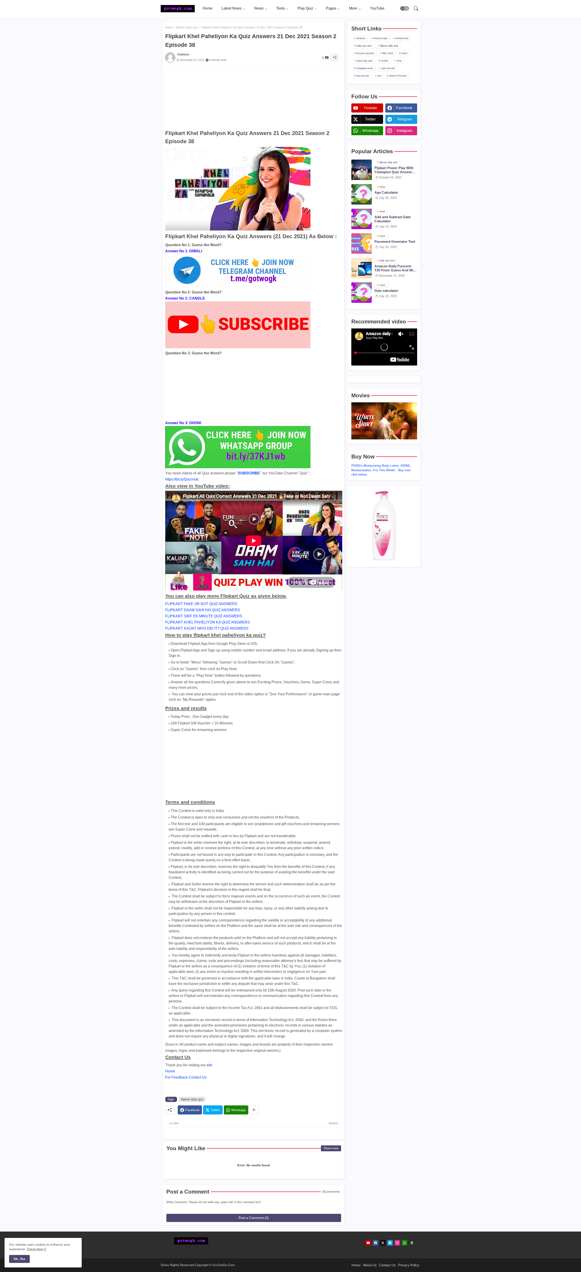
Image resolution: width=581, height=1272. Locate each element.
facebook (404, 108)
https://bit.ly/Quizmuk (181, 479)
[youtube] (368, 1243)
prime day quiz (365, 60)
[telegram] (390, 1243)
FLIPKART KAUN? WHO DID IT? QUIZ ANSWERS (207, 628)
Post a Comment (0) (254, 1218)
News (258, 8)
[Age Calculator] (361, 194)
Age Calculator (386, 192)
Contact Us (387, 1265)
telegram (404, 119)
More (353, 8)
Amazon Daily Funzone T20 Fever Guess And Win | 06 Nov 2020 (395, 268)
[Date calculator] (361, 292)
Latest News (231, 8)
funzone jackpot (365, 53)
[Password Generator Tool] (361, 243)
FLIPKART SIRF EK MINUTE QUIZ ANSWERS (203, 616)
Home (207, 8)
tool (379, 75)
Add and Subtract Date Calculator (392, 219)
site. (210, 1065)
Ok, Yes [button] (19, 1259)
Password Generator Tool (394, 241)
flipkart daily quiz (187, 27)
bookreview (402, 38)
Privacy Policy (408, 1265)
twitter (370, 119)
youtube (370, 108)
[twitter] (383, 1243)
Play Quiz (305, 8)
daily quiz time (364, 45)
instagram (404, 131)
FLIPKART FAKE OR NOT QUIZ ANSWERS (201, 604)
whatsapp (370, 131)
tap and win (363, 75)
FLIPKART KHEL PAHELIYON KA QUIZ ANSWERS (207, 622)
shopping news (365, 68)
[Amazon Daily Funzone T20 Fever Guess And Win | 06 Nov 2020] (361, 268)
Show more (331, 1148)
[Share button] (253, 1109)
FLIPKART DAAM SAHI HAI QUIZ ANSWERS (202, 610)
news (404, 53)
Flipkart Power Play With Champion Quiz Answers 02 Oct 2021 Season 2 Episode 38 (394, 170)
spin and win (388, 68)
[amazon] (412, 1243)
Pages (331, 8)
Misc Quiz (387, 53)
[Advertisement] (253, 97)
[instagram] (397, 1243)
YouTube (377, 8)
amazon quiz (381, 38)
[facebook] (375, 1243)
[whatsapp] (404, 1243)
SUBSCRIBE (249, 473)
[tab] (207, 8)
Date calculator (386, 291)
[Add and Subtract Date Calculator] (361, 219)
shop (399, 60)
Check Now (35, 1249)
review (384, 60)
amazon (361, 38)
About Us (370, 1265)
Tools (280, 8)
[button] (404, 8)
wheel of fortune (398, 75)
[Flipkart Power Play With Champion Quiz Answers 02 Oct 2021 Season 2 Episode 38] (361, 170)
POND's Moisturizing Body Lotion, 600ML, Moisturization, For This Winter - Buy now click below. (381, 470)
